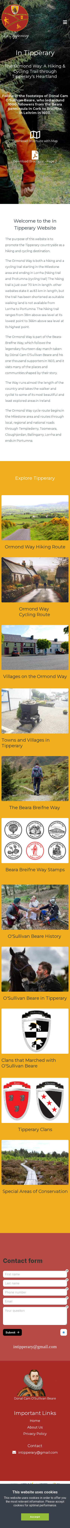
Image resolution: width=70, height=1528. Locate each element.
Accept (35, 1516)
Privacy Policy (35, 1434)
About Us (35, 1427)
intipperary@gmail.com (38, 1452)
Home (35, 1421)
